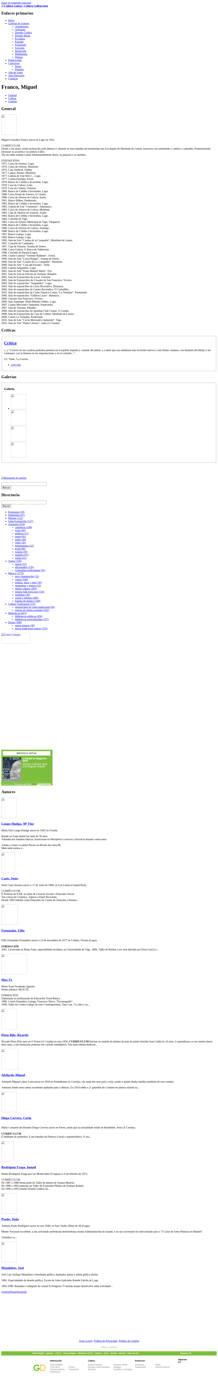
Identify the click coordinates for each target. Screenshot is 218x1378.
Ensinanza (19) (16, 512)
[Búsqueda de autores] (13, 477)
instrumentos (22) (24, 545)
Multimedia (21, 54)
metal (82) (20, 536)
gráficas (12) (21, 533)
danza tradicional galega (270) (31, 628)
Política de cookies (129, 1340)
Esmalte (19, 41)
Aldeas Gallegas (109, 1347)
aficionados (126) (24, 567)
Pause (13, 1291)
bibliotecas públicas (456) (28, 616)
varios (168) (21, 579)
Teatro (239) (14, 561)
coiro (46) (20, 530)
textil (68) (20, 548)
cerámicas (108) (23, 527)
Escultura (20, 38)
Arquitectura (21, 26)
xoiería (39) (21, 551)
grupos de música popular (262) (32, 610)
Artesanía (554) (16, 524)
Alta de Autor (15, 72)
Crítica (10, 343)
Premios (19, 69)
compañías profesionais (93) (30, 570)
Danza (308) (15, 622)
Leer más (16, 364)
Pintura (19, 57)
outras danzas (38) (25, 625)
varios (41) (21, 558)
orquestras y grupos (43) (28, 585)
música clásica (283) (26, 588)
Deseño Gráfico (23, 32)
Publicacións (15, 60)
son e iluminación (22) (27, 576)
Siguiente (22, 1291)
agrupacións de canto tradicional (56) (35, 607)
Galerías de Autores (18, 23)
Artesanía (20, 29)
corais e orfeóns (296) (26, 597)
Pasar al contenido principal (16, 2)
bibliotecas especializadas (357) (32, 619)
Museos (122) (15, 518)
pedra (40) (20, 539)
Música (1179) (16, 573)
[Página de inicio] (24, 5)
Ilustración (20, 51)
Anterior (5, 1291)
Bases (18, 66)
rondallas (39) (22, 594)
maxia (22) (21, 564)
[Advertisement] (41, 468)
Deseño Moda (22, 35)
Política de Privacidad (105, 1340)
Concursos (14, 63)
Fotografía (20, 44)
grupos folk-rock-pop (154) (29, 591)
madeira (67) (22, 554)
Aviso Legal (85, 1340)
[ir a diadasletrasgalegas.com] (15, 642)
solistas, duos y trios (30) (28, 582)
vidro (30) (20, 542)
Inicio (11, 20)
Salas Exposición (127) (20, 521)
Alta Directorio (16, 75)
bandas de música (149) (27, 600)
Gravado (19, 48)
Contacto (13, 78)
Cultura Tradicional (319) (21, 604)
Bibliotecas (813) (17, 613)
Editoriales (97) (16, 515)
